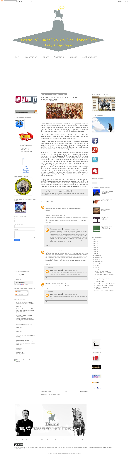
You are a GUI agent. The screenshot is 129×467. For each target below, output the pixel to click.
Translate (26, 284)
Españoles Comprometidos (26, 145)
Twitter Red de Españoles (26, 151)
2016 (94, 245)
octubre (96, 259)
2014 (94, 249)
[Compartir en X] (69, 191)
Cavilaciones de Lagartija (22, 340)
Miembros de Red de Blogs (26, 146)
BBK (53, 193)
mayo (96, 269)
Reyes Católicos (58, 194)
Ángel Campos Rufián (55, 229)
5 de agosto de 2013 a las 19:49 (58, 250)
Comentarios (20, 294)
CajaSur (61, 193)
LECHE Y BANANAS (21, 330)
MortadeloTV (19, 352)
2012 (94, 253)
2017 (94, 243)
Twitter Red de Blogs (26, 149)
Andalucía (59, 57)
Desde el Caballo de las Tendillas (21, 447)
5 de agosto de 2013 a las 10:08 (71, 229)
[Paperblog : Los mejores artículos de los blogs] (96, 389)
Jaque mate (19, 348)
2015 (94, 247)
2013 (94, 251)
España (45, 57)
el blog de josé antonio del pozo (24, 302)
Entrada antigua (84, 391)
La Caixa (77, 193)
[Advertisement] (64, 77)
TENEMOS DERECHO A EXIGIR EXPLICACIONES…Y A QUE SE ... (103, 272)
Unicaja (66, 194)
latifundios (82, 193)
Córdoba (73, 57)
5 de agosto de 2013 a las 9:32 (58, 215)
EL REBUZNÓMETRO (21, 334)
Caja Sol (56, 193)
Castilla (65, 193)
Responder (48, 210)
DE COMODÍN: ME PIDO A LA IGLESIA (103, 285)
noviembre (97, 257)
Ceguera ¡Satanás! (20, 353)
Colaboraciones (89, 57)
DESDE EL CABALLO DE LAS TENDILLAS (104, 290)
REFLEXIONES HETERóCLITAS (24, 324)
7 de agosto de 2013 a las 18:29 (58, 283)
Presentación (30, 57)
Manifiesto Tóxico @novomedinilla (25, 308)
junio (96, 267)
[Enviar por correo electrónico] (65, 191)
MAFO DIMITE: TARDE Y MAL (101, 278)
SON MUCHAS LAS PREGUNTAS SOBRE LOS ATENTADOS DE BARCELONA (107, 191)
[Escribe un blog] (67, 191)
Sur (63, 194)
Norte (43, 194)
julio (96, 265)
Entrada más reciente (46, 391)
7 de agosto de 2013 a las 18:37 (71, 294)
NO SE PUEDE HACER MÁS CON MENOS (104, 283)
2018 (94, 241)
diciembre (97, 255)
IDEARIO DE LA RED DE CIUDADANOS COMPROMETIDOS (106, 227)
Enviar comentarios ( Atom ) (54, 394)
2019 (94, 239)
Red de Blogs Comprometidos (26, 144)
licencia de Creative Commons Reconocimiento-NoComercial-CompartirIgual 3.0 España (56, 447)
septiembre (97, 261)
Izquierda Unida (71, 193)
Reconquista (51, 194)
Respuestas (50, 225)
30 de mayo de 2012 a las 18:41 (58, 206)
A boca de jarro (20, 347)
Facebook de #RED (25, 148)
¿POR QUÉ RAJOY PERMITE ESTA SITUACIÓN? (105, 218)
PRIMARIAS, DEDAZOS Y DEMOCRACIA (107, 200)
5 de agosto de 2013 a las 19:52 (71, 270)
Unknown (48, 206)
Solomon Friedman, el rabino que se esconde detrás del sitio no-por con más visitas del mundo (25, 319)
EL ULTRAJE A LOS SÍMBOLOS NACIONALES (101, 288)
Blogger (78, 453)
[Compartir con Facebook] (71, 191)
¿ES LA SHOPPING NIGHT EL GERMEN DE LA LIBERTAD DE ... (104, 275)
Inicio (16, 57)
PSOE (46, 194)
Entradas (19, 291)
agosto (96, 263)
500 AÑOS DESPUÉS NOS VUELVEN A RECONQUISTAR (103, 281)
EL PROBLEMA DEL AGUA (22, 326)
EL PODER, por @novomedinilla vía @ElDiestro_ (105, 209)
